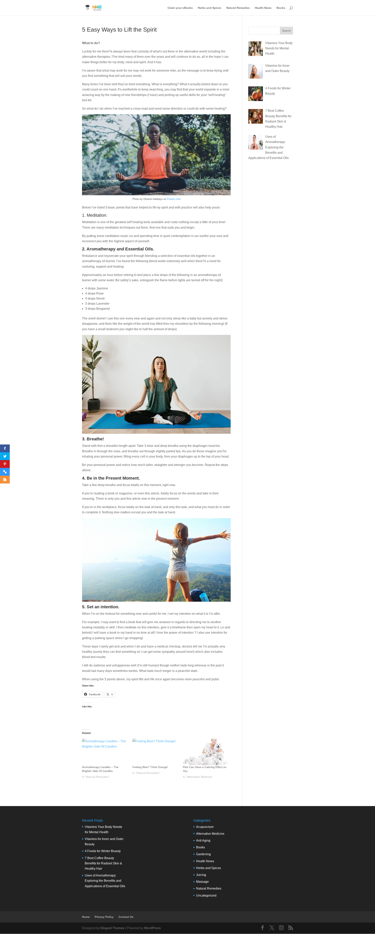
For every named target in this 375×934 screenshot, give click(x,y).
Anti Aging (203, 840)
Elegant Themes (112, 928)
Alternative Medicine (210, 833)
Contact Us (126, 916)
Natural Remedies (238, 7)
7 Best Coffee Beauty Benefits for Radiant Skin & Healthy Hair (103, 863)
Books (281, 7)
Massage (202, 881)
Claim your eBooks (180, 7)
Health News (263, 7)
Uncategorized (206, 895)
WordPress (152, 928)
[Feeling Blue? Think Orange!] (155, 752)
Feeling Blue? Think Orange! (150, 767)
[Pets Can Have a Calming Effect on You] (206, 752)
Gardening (203, 854)
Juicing (201, 874)
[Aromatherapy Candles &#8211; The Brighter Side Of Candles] (105, 752)
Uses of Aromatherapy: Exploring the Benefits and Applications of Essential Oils (105, 881)
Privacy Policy (104, 916)
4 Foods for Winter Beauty (103, 851)
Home (86, 916)
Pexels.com (173, 199)
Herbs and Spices (209, 7)
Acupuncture (205, 826)
